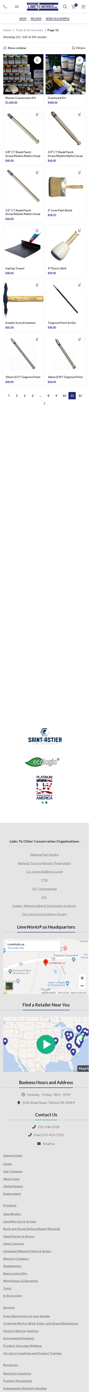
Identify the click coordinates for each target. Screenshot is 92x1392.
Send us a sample (58, 18)
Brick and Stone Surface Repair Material (31, 1228)
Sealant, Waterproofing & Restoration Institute (44, 905)
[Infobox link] (7, 6)
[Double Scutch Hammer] (23, 299)
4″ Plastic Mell (57, 268)
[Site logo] (43, 6)
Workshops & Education (20, 1281)
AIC (44, 897)
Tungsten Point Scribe (62, 323)
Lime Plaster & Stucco (18, 1236)
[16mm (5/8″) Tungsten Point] (66, 353)
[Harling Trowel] (23, 245)
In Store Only (12, 1295)
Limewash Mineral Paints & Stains (27, 1251)
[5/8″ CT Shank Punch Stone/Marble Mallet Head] (23, 128)
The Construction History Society (44, 914)
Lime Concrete (13, 1243)
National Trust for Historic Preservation (44, 863)
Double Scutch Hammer (20, 323)
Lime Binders (12, 1214)
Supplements (12, 1266)
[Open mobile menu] (83, 6)
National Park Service (44, 854)
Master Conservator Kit (20, 98)
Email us (49, 1143)
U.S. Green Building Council (44, 871)
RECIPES (36, 18)
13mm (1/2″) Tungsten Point (22, 377)
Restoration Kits (15, 1273)
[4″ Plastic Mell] (66, 245)
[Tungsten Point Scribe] (66, 299)
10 (64, 395)
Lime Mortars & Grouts (19, 1221)
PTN (44, 880)
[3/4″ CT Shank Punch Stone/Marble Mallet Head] (66, 128)
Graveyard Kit (57, 98)
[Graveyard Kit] (66, 74)
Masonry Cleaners (16, 1258)
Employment (12, 1193)
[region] (44, 763)
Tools (7, 1288)
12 (80, 395)
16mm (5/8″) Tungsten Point (65, 377)
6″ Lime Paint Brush (60, 210)
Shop (23, 18)
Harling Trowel (14, 268)
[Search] (65, 6)
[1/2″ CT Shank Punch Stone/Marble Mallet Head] (23, 187)
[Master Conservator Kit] (23, 74)
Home (7, 30)
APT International (44, 889)
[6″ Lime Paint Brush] (66, 187)
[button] (37, 60)
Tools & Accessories (29, 30)
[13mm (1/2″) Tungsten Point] (23, 353)
